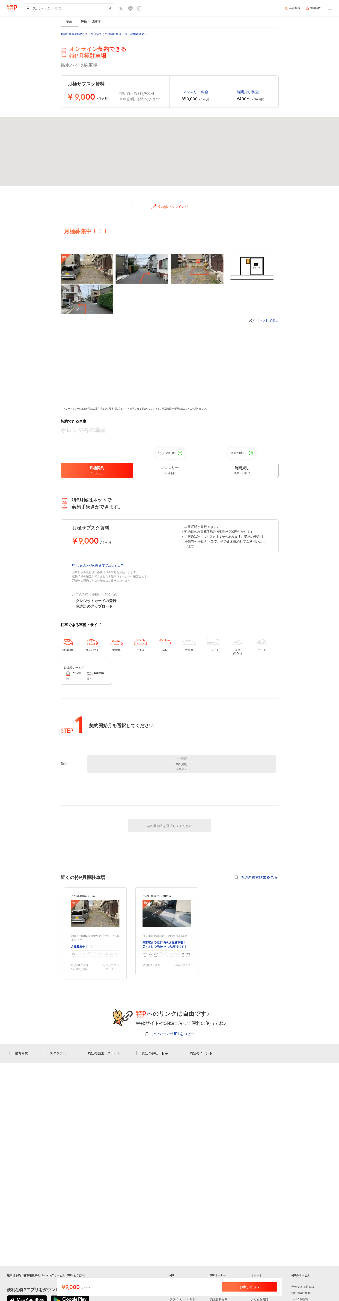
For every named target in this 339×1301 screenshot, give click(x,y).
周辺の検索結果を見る (259, 877)
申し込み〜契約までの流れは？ (98, 565)
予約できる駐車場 (303, 1287)
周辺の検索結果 (134, 34)
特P (172, 1275)
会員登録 (294, 8)
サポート (256, 1275)
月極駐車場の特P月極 (74, 34)
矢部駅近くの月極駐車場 (106, 34)
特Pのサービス (300, 1275)
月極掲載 (315, 8)
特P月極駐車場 (301, 1293)
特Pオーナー (218, 1275)
